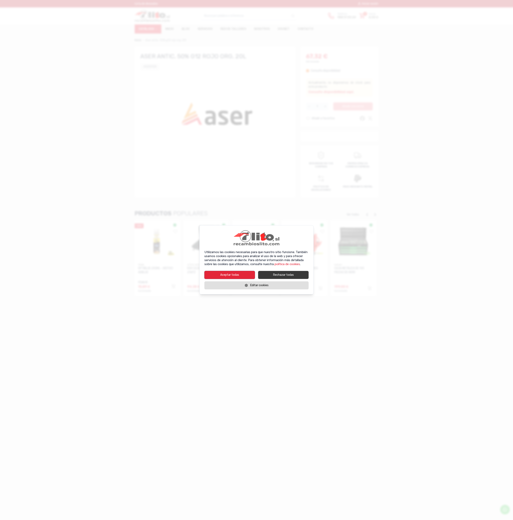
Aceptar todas (229, 275)
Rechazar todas (283, 275)
